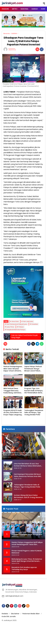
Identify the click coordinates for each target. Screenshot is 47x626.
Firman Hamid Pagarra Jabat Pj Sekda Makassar (27, 552)
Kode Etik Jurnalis (9, 616)
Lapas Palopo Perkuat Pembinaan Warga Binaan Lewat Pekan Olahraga (33, 369)
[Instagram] (19, 606)
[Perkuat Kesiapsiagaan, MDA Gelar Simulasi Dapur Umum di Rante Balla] (13, 358)
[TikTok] (23, 606)
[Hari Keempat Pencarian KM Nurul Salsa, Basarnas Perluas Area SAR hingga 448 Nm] (7, 476)
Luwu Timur (10, 327)
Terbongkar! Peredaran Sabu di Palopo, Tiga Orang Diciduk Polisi (33, 412)
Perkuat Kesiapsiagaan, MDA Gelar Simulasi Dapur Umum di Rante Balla (12, 369)
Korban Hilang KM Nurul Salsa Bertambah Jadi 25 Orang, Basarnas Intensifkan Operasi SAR (28, 496)
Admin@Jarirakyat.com (14, 596)
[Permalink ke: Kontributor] (6, 49)
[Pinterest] (11, 606)
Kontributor (12, 48)
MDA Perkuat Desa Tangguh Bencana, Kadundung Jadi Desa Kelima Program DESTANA (12, 390)
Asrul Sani (15, 321)
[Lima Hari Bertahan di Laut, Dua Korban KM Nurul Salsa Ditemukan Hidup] (7, 465)
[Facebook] (29, 344)
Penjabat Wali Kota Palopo (15, 330)
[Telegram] (37, 344)
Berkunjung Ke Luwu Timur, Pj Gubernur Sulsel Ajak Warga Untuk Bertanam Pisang (27, 560)
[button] (44, 3)
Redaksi (5, 614)
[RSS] (28, 606)
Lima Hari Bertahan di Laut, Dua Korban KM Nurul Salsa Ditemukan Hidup (27, 465)
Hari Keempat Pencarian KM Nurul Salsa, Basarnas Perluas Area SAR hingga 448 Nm (27, 475)
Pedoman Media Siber (31, 614)
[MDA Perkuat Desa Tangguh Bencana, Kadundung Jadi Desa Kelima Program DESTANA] (13, 380)
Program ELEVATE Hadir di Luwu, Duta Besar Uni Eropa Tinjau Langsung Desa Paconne (12, 412)
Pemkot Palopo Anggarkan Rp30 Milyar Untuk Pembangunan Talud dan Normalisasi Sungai (27, 543)
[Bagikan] (42, 49)
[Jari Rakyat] (12, 3)
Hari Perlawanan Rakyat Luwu (16, 324)
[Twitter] (33, 344)
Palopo (21, 327)
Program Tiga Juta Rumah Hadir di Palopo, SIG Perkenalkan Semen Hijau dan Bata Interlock (33, 390)
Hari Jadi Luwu (28, 321)
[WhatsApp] (42, 344)
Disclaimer (15, 614)
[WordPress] (15, 606)
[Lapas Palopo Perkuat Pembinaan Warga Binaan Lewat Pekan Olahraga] (34, 358)
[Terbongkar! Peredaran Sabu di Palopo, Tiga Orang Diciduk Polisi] (34, 402)
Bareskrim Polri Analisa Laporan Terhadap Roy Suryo (24, 568)
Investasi (35, 324)
